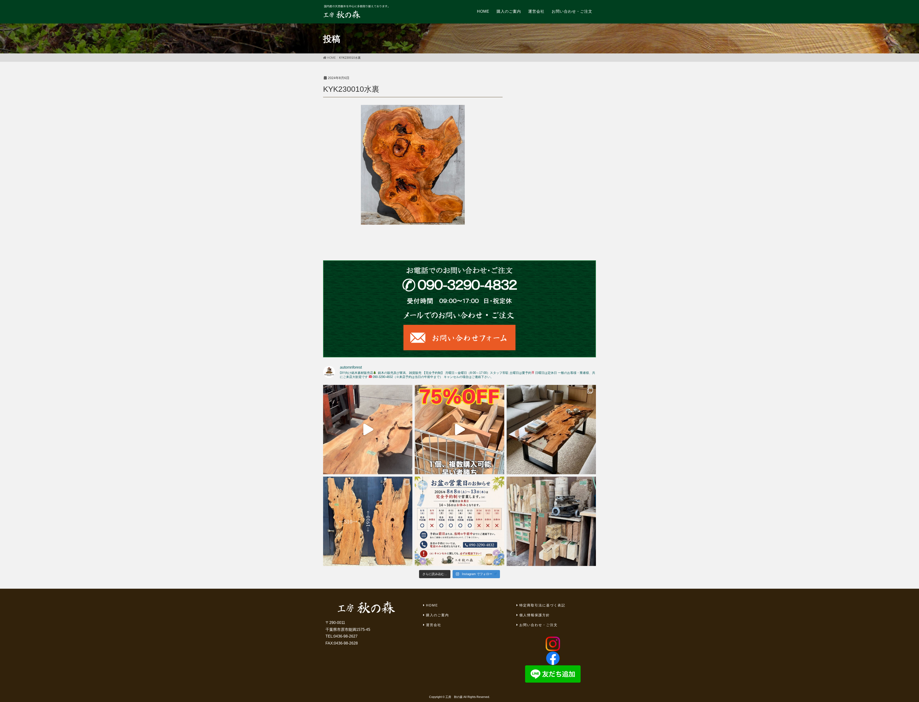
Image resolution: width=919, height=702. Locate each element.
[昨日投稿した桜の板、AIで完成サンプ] (551, 429)
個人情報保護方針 (534, 615)
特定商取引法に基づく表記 (542, 605)
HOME (432, 605)
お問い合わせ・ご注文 (538, 625)
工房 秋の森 (454, 697)
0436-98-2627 (346, 636)
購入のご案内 (437, 615)
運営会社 (433, 625)
